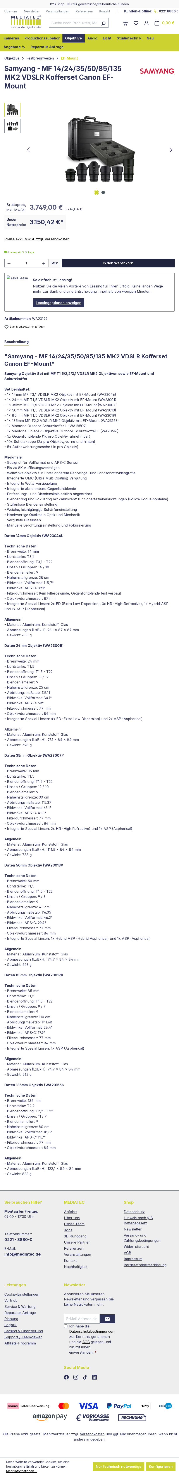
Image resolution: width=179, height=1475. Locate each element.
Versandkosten (92, 1434)
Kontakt (104, 11)
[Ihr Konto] (146, 23)
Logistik (10, 1325)
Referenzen (84, 11)
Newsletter (32, 11)
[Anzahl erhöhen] (43, 263)
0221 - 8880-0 (18, 1239)
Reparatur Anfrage (20, 1312)
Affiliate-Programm (20, 1343)
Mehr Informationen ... (21, 1471)
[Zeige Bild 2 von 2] (103, 192)
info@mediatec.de (22, 1254)
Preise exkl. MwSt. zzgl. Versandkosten (36, 239)
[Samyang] (156, 79)
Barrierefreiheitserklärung (145, 1265)
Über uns (10, 11)
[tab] (16, 342)
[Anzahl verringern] (9, 263)
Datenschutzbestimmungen (91, 1331)
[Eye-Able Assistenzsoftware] (125, 23)
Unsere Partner (77, 1242)
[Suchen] (103, 23)
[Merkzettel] (136, 23)
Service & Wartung (19, 1306)
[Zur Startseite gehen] (22, 22)
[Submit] (107, 1318)
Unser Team (74, 1224)
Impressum (133, 1259)
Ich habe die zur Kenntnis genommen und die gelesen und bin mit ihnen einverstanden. (91, 1339)
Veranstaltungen (57, 11)
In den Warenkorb (118, 263)
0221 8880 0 (169, 11)
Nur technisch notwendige (118, 1466)
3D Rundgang (75, 1236)
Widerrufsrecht (136, 1246)
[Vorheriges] (28, 150)
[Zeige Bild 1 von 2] (96, 192)
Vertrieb (10, 1300)
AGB (127, 1253)
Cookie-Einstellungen (21, 1294)
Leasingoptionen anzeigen (58, 303)
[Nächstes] (171, 150)
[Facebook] (67, 1377)
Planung (11, 1319)
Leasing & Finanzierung (23, 1331)
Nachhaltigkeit (75, 1266)
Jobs (68, 1230)
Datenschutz (134, 1212)
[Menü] (117, 21)
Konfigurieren (161, 1466)
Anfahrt (70, 1212)
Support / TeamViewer (23, 1337)
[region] (89, 149)
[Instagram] (76, 1377)
